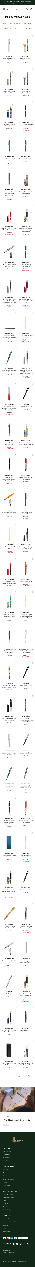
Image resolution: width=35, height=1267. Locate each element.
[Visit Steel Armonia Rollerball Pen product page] (9, 490)
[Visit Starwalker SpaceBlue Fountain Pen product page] (9, 420)
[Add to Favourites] (16, 36)
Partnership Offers (8, 1197)
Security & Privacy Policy (10, 1255)
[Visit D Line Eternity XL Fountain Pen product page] (26, 242)
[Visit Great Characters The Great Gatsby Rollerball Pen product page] (9, 867)
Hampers (5, 1182)
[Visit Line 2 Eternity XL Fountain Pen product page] (26, 833)
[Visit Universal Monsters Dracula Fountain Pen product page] (9, 559)
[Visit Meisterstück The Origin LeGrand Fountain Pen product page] (9, 1008)
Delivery (5, 1170)
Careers (5, 1225)
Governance (6, 1231)
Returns (5, 1173)
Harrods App (6, 1185)
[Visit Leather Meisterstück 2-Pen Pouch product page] (9, 833)
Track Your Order (8, 1176)
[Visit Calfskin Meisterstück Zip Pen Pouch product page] (9, 1041)
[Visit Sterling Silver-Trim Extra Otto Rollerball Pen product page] (26, 1041)
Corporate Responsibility (10, 1222)
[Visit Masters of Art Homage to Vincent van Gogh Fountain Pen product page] (26, 206)
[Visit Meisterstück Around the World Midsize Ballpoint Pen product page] (9, 169)
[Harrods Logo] (17, 1140)
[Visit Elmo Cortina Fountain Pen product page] (9, 764)
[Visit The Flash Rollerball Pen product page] (26, 559)
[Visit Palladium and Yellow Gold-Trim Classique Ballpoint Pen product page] (26, 592)
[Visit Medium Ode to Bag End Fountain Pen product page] (26, 798)
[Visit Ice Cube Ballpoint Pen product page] (26, 731)
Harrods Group (7, 1219)
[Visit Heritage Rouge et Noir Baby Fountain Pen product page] (9, 696)
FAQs (4, 1200)
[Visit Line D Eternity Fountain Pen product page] (26, 313)
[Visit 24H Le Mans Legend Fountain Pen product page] (9, 242)
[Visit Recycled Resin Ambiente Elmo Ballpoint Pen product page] (26, 764)
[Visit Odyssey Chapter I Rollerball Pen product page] (26, 36)
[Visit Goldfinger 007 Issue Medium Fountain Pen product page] (9, 904)
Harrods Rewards (8, 1194)
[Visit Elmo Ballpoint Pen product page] (26, 1008)
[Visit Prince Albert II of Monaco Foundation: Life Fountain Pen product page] (9, 384)
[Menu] (4, 9)
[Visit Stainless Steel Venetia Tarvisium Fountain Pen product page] (26, 420)
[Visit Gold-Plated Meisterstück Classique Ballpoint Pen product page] (9, 455)
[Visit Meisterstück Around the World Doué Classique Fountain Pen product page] (9, 277)
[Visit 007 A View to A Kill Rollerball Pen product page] (9, 69)
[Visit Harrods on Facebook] (13, 1244)
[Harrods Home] (17, 9)
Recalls (5, 1207)
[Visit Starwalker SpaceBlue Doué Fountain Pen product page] (26, 904)
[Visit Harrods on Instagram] (17, 1244)
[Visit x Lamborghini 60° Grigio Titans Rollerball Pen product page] (26, 524)
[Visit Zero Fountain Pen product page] (26, 867)
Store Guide (6, 1154)
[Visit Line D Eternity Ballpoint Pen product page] (26, 102)
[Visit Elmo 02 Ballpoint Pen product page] (26, 136)
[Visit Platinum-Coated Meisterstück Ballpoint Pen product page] (9, 313)
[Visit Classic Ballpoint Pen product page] (26, 384)
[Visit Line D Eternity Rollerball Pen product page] (9, 524)
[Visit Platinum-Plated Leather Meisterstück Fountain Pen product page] (26, 277)
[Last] (29, 1076)
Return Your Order (8, 1179)
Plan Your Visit (7, 1151)
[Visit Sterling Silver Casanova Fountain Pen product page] (26, 455)
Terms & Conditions (8, 1252)
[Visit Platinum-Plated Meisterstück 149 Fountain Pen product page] (9, 798)
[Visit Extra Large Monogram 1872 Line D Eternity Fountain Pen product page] (26, 627)
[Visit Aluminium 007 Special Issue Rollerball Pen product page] (9, 731)
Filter (28, 29)
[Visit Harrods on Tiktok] (21, 1244)
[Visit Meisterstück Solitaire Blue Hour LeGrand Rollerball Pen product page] (9, 627)
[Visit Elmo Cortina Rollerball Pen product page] (9, 348)
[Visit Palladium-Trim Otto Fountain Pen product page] (26, 490)
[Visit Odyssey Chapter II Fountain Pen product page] (26, 69)
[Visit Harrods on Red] (24, 1244)
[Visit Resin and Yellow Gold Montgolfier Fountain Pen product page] (9, 592)
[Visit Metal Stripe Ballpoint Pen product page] (9, 36)
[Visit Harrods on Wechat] (28, 1244)
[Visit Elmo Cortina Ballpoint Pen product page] (9, 136)
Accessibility (6, 1250)
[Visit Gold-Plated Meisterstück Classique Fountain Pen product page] (26, 696)
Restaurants (6, 1158)
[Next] (24, 1076)
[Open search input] (8, 9)
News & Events (7, 1161)
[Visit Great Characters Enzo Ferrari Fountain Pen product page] (9, 206)
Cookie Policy (7, 1210)
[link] (17, 1099)
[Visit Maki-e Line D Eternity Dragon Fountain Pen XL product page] (9, 663)
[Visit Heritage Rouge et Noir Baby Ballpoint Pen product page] (26, 938)
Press (4, 1228)
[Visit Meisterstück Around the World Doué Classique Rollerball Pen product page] (26, 348)
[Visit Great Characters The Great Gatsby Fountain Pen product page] (26, 971)
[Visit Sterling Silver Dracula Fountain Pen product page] (26, 169)
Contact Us (6, 1204)
